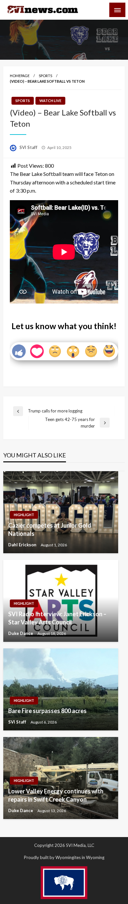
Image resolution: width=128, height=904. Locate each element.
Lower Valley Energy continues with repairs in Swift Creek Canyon (55, 795)
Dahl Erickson (22, 544)
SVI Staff (28, 147)
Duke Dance (21, 633)
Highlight (24, 515)
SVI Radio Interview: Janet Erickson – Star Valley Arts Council (57, 618)
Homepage (20, 76)
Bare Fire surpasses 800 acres (47, 710)
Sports (45, 76)
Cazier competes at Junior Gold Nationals (49, 529)
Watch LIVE (50, 100)
